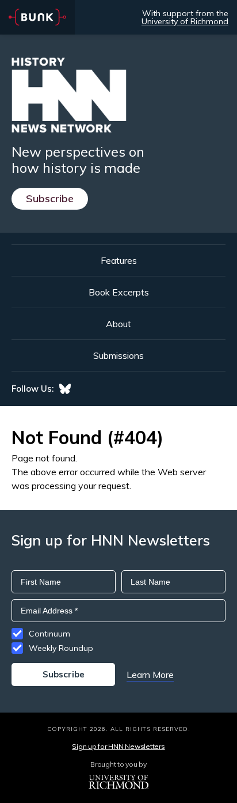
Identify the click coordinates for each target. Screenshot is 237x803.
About (118, 323)
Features (119, 260)
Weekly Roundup (61, 648)
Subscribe (50, 198)
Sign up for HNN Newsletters (118, 746)
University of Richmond (185, 21)
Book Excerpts (119, 292)
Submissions (118, 355)
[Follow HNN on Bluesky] (65, 389)
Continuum (49, 633)
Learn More (150, 674)
